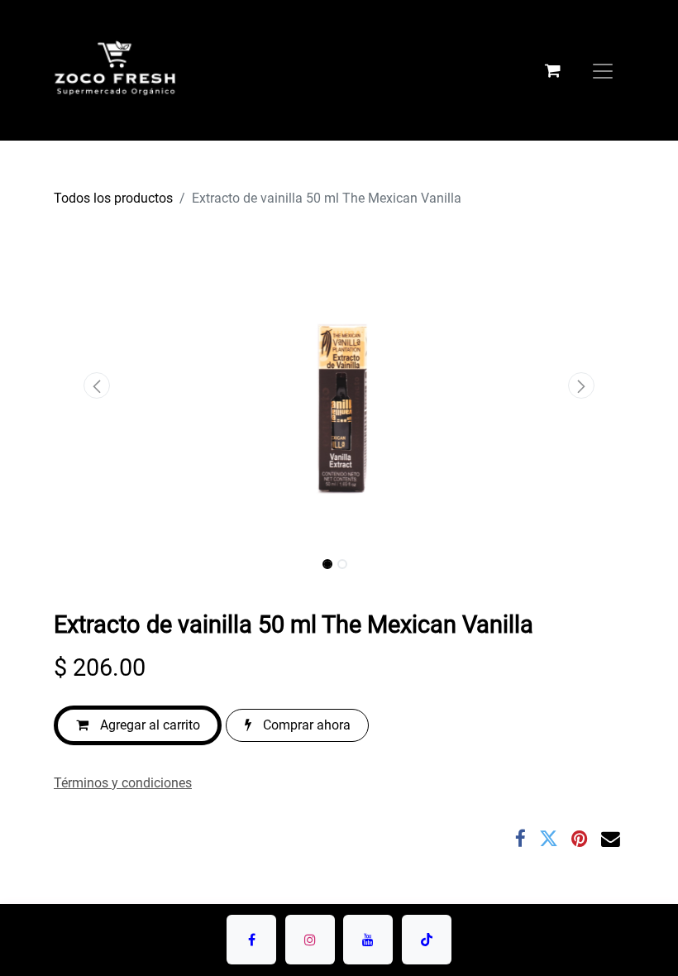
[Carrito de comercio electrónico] (552, 70)
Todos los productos (113, 198)
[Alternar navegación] (602, 70)
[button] (97, 385)
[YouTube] (368, 939)
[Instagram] (310, 939)
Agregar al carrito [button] (148, 725)
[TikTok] (426, 939)
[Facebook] (520, 839)
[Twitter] (548, 839)
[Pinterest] (579, 839)
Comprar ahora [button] (305, 725)
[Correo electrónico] (610, 839)
